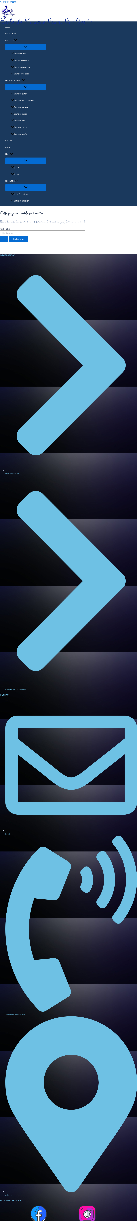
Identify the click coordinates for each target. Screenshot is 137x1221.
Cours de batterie (21, 107)
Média (7, 154)
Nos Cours (9, 40)
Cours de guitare (21, 93)
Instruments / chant (13, 80)
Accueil (8, 26)
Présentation (10, 33)
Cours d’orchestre (21, 60)
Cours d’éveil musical (22, 73)
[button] (15, 40)
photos (17, 167)
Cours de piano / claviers (24, 100)
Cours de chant (20, 120)
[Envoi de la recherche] (4, 239)
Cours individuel (20, 53)
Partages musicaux (22, 67)
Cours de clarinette (22, 127)
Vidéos (16, 174)
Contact (8, 147)
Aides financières (21, 194)
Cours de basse (20, 113)
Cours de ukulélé (20, 134)
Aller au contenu (8, 1)
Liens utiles (10, 180)
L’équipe (8, 140)
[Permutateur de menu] (25, 47)
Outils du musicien (21, 200)
